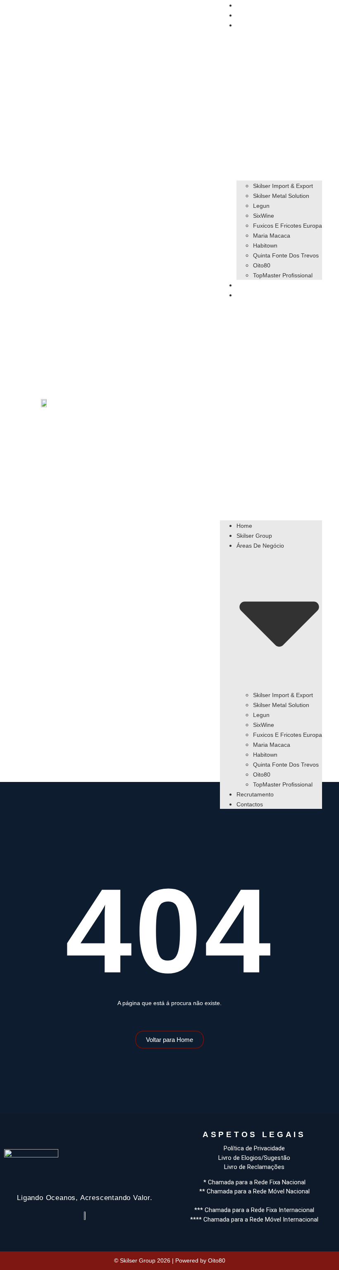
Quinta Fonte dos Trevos (286, 255)
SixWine (263, 215)
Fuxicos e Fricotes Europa (287, 225)
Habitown (265, 245)
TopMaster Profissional (283, 275)
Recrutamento (255, 285)
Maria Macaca (271, 235)
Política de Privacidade (254, 1148)
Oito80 (261, 265)
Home (244, 5)
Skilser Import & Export (283, 186)
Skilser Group (254, 15)
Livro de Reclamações (254, 1167)
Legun (261, 205)
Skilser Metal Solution (281, 195)
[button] (271, 404)
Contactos (249, 295)
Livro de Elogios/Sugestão (254, 1158)
